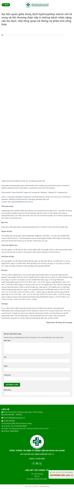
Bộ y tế (37, 476)
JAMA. (3, 181)
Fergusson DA (62, 192)
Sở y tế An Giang (37, 474)
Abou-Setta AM (17, 192)
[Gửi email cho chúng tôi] (37, 463)
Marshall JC (52, 192)
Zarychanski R (6, 192)
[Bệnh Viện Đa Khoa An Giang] (37, 5)
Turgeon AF (27, 192)
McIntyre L (44, 192)
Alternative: (7, 390)
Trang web (7, 375)
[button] (6, 4)
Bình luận (7, 340)
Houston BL (36, 192)
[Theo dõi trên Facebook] (33, 463)
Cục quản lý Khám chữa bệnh (37, 479)
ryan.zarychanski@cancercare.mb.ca (20, 202)
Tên (5, 357)
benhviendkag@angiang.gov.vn (14, 418)
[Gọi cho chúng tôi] (40, 463)
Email (5, 366)
